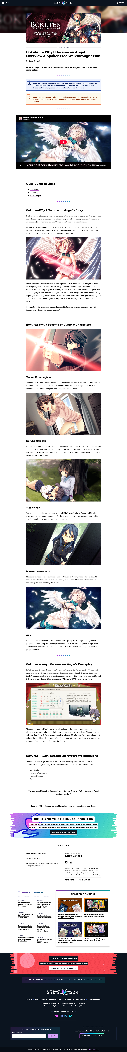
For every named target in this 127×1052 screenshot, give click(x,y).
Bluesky (56, 1015)
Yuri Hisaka (34, 770)
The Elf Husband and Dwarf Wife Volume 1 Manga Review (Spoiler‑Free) (44, 905)
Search (122, 3)
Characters (34, 189)
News (86, 980)
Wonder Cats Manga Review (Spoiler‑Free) (44, 916)
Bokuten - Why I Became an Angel (41, 863)
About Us (29, 999)
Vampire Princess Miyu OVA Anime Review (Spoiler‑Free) (26, 939)
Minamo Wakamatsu (38, 773)
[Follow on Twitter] (66, 862)
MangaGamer (81, 806)
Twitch (70, 1015)
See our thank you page (63, 832)
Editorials (29, 980)
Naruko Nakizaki (36, 776)
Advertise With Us (94, 999)
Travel (60, 980)
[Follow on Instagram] (71, 862)
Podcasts (78, 980)
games (56, 863)
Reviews (51, 980)
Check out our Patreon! (63, 968)
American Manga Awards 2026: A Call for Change (25, 904)
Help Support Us (41, 999)
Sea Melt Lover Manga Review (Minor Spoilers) (44, 940)
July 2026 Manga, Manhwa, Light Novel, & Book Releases (95, 940)
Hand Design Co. (93, 1049)
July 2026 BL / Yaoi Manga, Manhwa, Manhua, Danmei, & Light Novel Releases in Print (70, 940)
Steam (93, 806)
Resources (36, 858)
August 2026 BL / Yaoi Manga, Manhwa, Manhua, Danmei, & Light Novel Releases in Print (70, 916)
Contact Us (69, 999)
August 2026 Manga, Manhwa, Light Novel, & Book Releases (94, 915)
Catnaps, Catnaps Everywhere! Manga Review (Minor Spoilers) (43, 928)
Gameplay (34, 192)
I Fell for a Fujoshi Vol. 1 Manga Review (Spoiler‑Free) (25, 915)
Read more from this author (77, 880)
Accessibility (81, 999)
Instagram (61, 1015)
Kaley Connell (34, 61)
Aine (31, 779)
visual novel (39, 866)
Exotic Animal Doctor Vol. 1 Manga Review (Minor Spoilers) (25, 927)
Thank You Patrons (56, 999)
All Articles (96, 980)
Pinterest (65, 1015)
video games (30, 866)
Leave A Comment (63, 845)
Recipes (68, 980)
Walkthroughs (35, 195)
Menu (7, 3)
